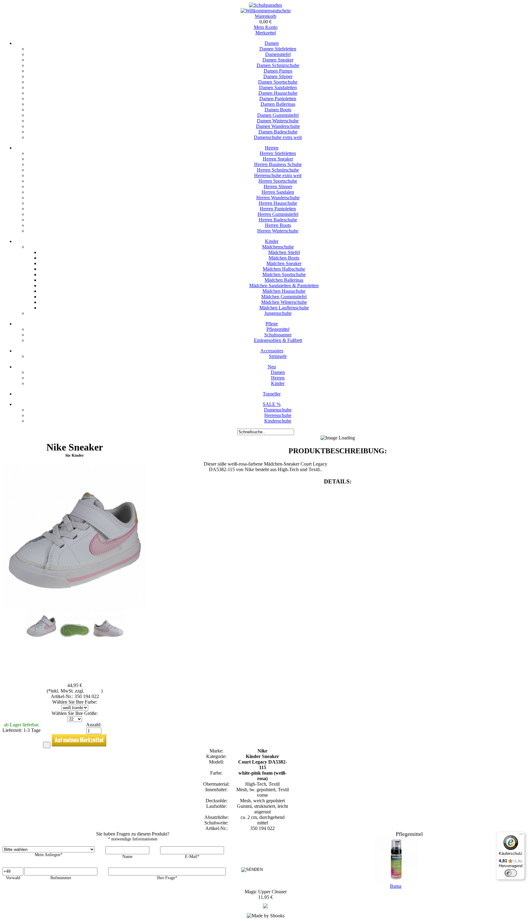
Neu (272, 366)
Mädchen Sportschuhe (284, 274)
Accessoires (271, 350)
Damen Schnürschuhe (278, 65)
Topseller (272, 393)
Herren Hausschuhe (278, 203)
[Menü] (521, 835)
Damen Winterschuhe (278, 120)
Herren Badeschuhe (278, 219)
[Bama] (265, 906)
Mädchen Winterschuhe (284, 302)
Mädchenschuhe (278, 246)
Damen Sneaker (277, 59)
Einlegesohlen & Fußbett (278, 340)
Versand (93, 690)
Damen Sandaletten (278, 87)
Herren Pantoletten (278, 208)
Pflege (272, 323)
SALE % (272, 404)
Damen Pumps (278, 70)
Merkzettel (265, 32)
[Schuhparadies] (265, 5)
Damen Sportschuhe (277, 82)
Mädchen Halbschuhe (284, 269)
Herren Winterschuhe (277, 230)
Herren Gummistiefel (278, 214)
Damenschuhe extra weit (278, 137)
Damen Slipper (278, 76)
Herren (271, 147)
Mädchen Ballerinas (284, 280)
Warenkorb (265, 16)
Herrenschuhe (277, 415)
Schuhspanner (278, 334)
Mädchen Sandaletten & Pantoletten (284, 285)
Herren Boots (278, 225)
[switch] (511, 873)
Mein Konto (265, 27)
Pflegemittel (277, 329)
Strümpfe (278, 356)
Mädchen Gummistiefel (284, 296)
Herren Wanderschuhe (278, 197)
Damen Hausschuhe (277, 93)
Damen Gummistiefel (278, 115)
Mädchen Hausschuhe (283, 291)
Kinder (271, 241)
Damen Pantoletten (277, 98)
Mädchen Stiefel (284, 252)
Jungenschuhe (278, 313)
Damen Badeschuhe (277, 131)
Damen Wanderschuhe (278, 126)
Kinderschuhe (277, 420)
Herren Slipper (278, 186)
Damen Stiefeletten (277, 48)
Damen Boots (278, 109)
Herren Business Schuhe (278, 164)
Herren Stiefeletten (278, 153)
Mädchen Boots (284, 257)
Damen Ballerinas (278, 104)
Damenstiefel (278, 54)
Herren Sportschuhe (277, 181)
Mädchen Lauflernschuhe (284, 307)
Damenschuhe (278, 409)
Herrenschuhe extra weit (277, 175)
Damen (272, 43)
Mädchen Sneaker (283, 263)
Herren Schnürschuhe (278, 170)
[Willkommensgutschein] (266, 10)
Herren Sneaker (278, 158)
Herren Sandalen (278, 192)
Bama (395, 886)
